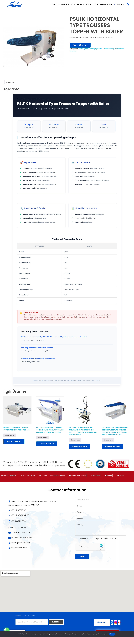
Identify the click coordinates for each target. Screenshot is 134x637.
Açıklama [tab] (10, 82)
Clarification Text (110, 538)
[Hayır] (132, 634)
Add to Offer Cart (80, 45)
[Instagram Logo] (115, 622)
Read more (9, 435)
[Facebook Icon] (112, 622)
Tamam (112, 634)
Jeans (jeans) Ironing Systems (90, 49)
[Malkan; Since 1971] (14, 5)
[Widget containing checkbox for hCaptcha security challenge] (90, 547)
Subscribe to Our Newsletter (25, 616)
